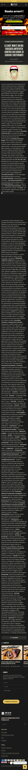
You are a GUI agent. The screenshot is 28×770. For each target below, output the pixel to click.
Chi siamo (4, 732)
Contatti (3, 740)
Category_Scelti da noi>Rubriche (14, 41)
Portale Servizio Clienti (7, 735)
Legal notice (4, 756)
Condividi (15, 637)
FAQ (2, 738)
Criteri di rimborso (6, 748)
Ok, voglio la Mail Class (14, 32)
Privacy (3, 750)
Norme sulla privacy (13, 677)
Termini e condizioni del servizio (10, 753)
